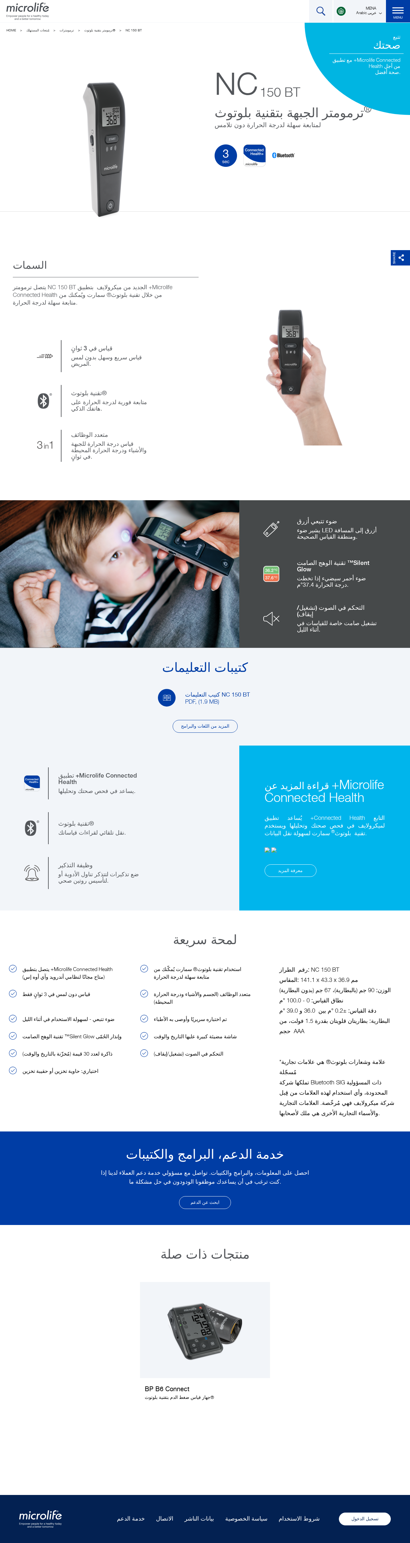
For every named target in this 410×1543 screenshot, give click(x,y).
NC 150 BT (134, 30)
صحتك (386, 46)
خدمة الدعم (131, 1519)
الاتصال (164, 1519)
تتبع (396, 37)
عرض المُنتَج (205, 1345)
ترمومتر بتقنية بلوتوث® (99, 30)
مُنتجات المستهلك (37, 30)
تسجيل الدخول (365, 1519)
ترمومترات (67, 30)
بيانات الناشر (199, 1519)
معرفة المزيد (290, 871)
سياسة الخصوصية (246, 1519)
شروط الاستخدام (299, 1519)
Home (11, 30)
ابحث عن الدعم (205, 1202)
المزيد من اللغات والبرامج (205, 726)
